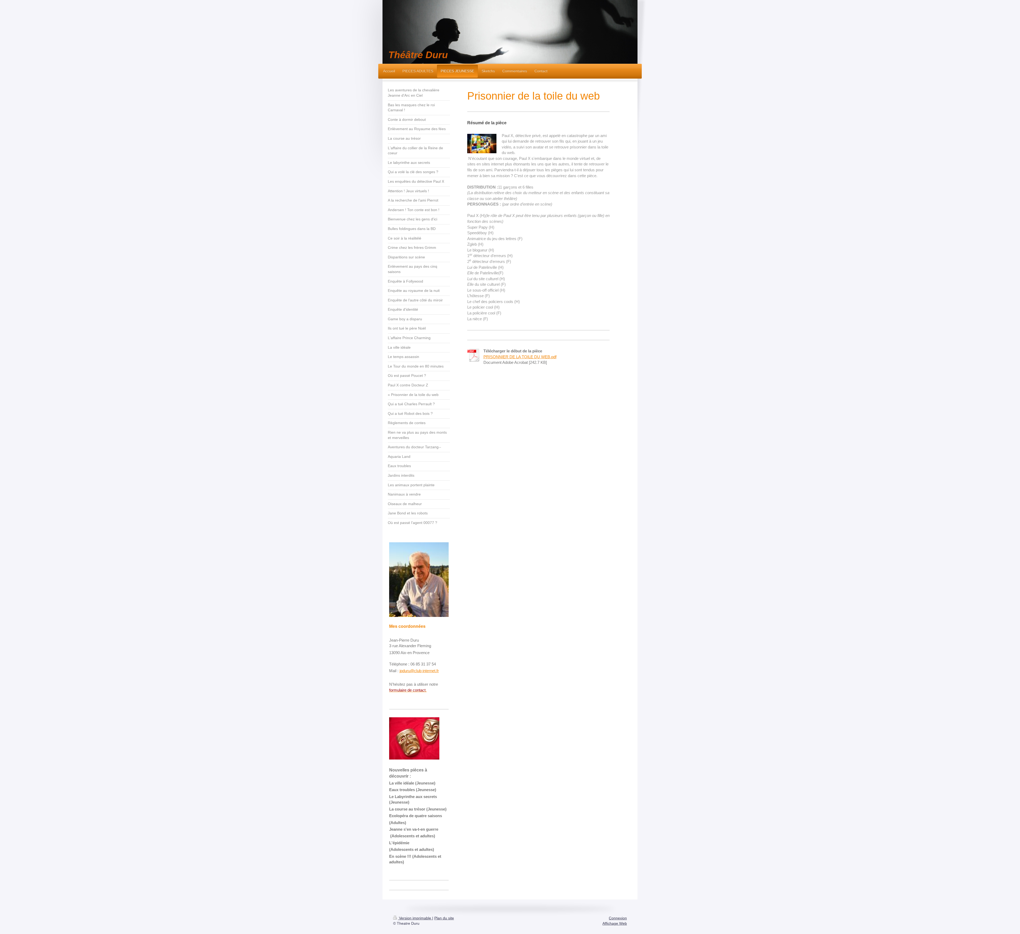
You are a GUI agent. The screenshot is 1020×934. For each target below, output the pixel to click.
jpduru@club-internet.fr (419, 670)
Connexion (618, 918)
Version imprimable (415, 918)
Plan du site (444, 918)
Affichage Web (614, 923)
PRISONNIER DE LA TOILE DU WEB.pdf (519, 357)
